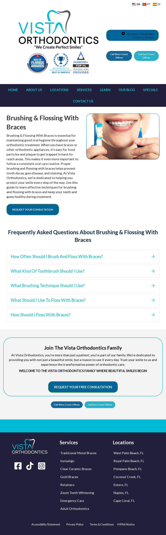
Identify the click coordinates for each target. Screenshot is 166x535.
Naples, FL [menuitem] (121, 493)
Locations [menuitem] (59, 90)
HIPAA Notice (126, 524)
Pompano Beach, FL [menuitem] (127, 469)
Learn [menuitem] (105, 90)
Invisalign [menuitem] (67, 461)
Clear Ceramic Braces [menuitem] (76, 469)
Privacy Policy (74, 524)
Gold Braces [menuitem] (69, 477)
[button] (153, 257)
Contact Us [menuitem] (83, 101)
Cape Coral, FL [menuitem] (124, 501)
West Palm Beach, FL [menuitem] (128, 453)
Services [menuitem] (84, 90)
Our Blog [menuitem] (127, 90)
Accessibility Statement (45, 524)
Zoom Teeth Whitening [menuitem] (77, 493)
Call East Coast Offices (146, 56)
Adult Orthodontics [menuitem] (74, 508)
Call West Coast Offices (119, 56)
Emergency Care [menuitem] (72, 501)
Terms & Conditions (102, 524)
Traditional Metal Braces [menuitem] (78, 453)
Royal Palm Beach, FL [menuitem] (128, 461)
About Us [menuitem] (34, 90)
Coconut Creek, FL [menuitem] (127, 477)
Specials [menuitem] (150, 90)
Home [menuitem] (13, 90)
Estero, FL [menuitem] (120, 485)
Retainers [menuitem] (67, 485)
